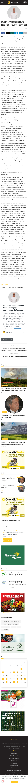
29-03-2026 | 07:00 (16, 28)
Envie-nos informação (14, 758)
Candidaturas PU (5, 621)
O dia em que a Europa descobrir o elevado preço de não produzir (13, 416)
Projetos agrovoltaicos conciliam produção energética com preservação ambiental (13, 443)
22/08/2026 (4, 446)
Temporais (14, 627)
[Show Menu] (2, 2)
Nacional (4, 385)
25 (6, 682)
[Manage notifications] (3, 781)
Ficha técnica (14, 768)
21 (17, 679)
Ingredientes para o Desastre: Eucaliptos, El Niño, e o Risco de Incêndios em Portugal (16, 574)
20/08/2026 (11, 577)
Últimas (4, 412)
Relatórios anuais (14, 756)
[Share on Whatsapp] (12, 33)
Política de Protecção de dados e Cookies (15, 780)
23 (25, 679)
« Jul (3, 662)
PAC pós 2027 (16, 624)
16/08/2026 (4, 492)
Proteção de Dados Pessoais (14, 770)
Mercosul (4, 624)
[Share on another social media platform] (25, 33)
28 (17, 682)
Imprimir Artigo (6, 339)
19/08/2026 (11, 587)
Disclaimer (14, 773)
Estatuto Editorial (14, 765)
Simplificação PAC (5, 627)
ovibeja (9, 624)
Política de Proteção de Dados (12, 531)
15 (21, 675)
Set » (25, 662)
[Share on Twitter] (8, 33)
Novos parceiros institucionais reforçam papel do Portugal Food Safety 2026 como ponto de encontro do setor (17, 583)
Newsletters (14, 763)
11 (6, 675)
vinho (19, 627)
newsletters (10, 536)
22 (21, 679)
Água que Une (5, 629)
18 (6, 679)
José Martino (6, 28)
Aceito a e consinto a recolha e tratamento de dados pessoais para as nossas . (13, 533)
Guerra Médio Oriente (15, 621)
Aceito (14, 782)
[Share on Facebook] (3, 33)
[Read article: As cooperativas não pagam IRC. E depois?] (22, 488)
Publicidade (14, 760)
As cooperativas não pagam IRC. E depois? (7, 486)
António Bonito (6, 482)
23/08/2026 (4, 392)
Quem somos (14, 753)
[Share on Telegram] (16, 33)
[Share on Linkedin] (21, 33)
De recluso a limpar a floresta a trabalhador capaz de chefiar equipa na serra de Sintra (13, 389)
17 (3, 679)
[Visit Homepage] (13, 2)
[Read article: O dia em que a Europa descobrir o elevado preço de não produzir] (14, 404)
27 (14, 682)
